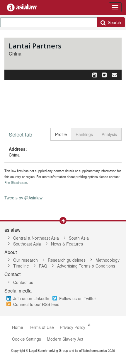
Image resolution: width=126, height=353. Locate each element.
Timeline (21, 266)
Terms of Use (41, 327)
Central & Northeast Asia (36, 238)
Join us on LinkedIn (31, 298)
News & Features (67, 244)
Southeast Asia (27, 244)
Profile (61, 134)
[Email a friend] (114, 74)
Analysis (109, 134)
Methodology (108, 260)
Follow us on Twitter (77, 298)
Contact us (23, 282)
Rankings (84, 134)
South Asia (79, 238)
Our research (25, 260)
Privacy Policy (72, 327)
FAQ (43, 266)
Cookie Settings (26, 339)
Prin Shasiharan (15, 182)
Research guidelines (67, 260)
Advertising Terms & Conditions (86, 266)
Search (113, 22)
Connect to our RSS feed (36, 304)
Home (17, 327)
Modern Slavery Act (65, 339)
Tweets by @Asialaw (23, 198)
